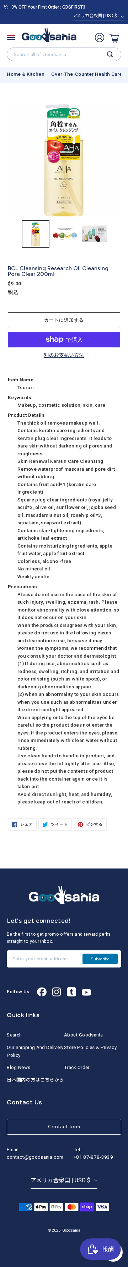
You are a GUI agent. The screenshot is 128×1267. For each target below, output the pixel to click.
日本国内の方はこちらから (35, 1080)
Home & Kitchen (25, 74)
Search (14, 1035)
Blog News (18, 1067)
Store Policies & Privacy (90, 1047)
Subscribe (100, 958)
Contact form (64, 1126)
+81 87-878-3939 (93, 1157)
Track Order (77, 1067)
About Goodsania (83, 1035)
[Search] (110, 54)
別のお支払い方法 (64, 355)
